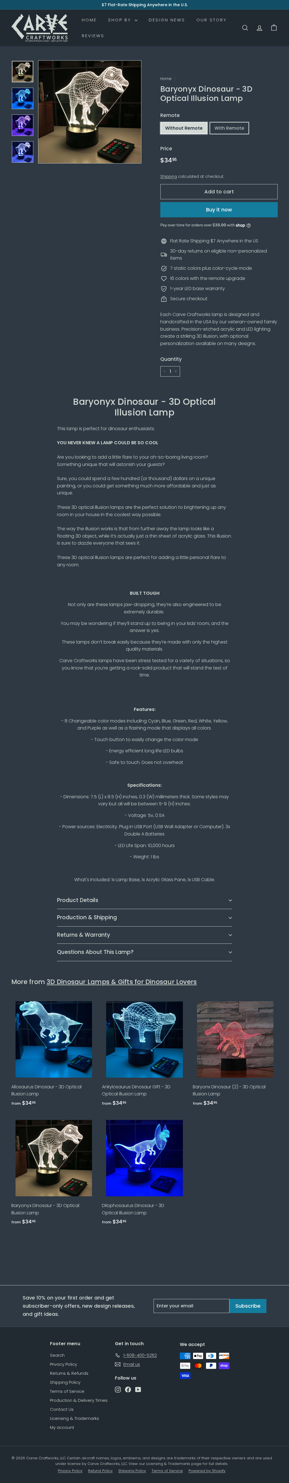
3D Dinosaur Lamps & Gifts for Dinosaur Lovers (122, 981)
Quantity (171, 359)
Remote (170, 115)
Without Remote (184, 128)
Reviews (93, 36)
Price (166, 148)
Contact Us (62, 1409)
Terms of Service (67, 1391)
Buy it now (219, 209)
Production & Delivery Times (79, 1400)
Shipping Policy (65, 1382)
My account (62, 1427)
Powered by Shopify (207, 1470)
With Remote (229, 128)
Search (57, 1355)
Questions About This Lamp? (95, 952)
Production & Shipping (87, 917)
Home (89, 20)
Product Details (77, 900)
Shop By (120, 20)
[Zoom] (89, 112)
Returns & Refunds (69, 1373)
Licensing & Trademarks (74, 1418)
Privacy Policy (63, 1364)
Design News (167, 20)
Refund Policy (100, 1470)
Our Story (211, 20)
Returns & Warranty (83, 935)
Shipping (168, 176)
